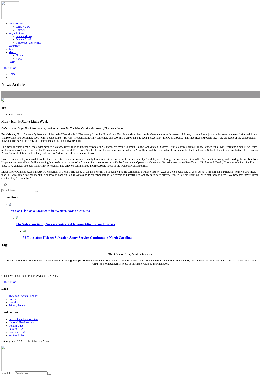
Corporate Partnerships (28, 42)
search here (7, 373)
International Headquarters (23, 319)
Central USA (16, 325)
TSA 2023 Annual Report (23, 295)
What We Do (23, 26)
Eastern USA (16, 328)
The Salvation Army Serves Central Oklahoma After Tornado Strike (65, 224)
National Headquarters (21, 322)
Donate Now (8, 67)
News (19, 58)
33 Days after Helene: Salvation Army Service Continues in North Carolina (77, 237)
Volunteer (14, 45)
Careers (13, 298)
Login (12, 61)
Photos (19, 55)
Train (11, 49)
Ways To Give (17, 33)
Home (12, 73)
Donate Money (24, 36)
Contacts (20, 29)
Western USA (16, 335)
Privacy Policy (17, 305)
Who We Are (16, 23)
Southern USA (17, 331)
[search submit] (49, 374)
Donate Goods (24, 39)
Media (12, 52)
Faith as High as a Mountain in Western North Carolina (49, 211)
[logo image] (14, 370)
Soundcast (14, 302)
